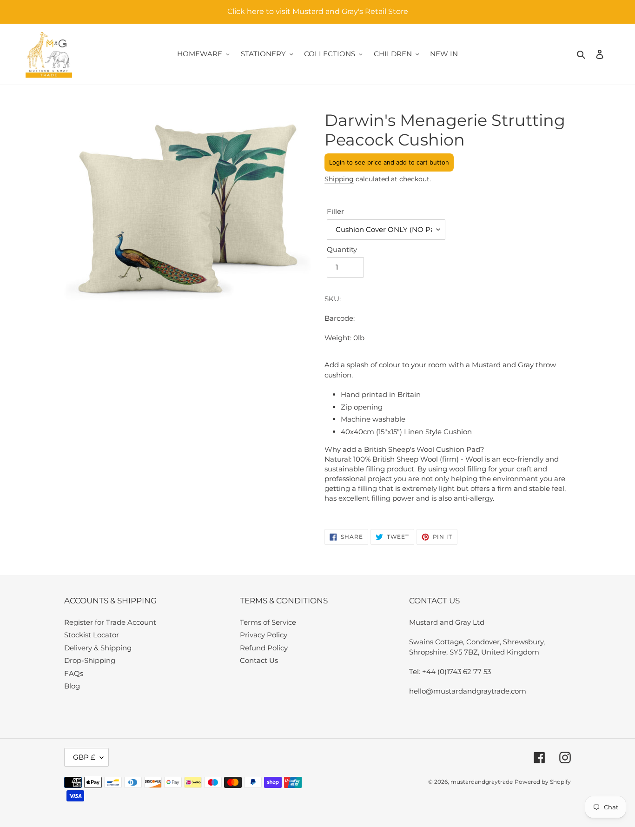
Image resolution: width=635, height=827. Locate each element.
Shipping (339, 179)
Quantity (342, 249)
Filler (335, 211)
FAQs (73, 673)
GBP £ (84, 757)
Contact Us (259, 660)
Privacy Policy (263, 634)
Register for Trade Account (110, 622)
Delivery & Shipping (98, 647)
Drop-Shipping (89, 660)
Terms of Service (268, 622)
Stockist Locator (91, 634)
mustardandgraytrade (481, 781)
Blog (72, 685)
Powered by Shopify (543, 781)
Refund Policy (264, 647)
